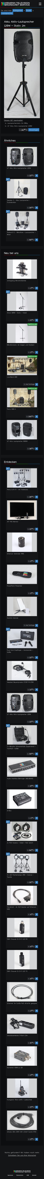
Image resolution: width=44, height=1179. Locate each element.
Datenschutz (19, 1175)
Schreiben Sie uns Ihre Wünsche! (22, 1155)
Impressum (10, 1175)
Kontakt (34, 1175)
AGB (28, 1175)
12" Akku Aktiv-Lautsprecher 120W (19, 126)
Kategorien (17, 10)
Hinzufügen (34, 129)
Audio (28, 10)
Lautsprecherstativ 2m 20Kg (17, 123)
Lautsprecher (7, 13)
